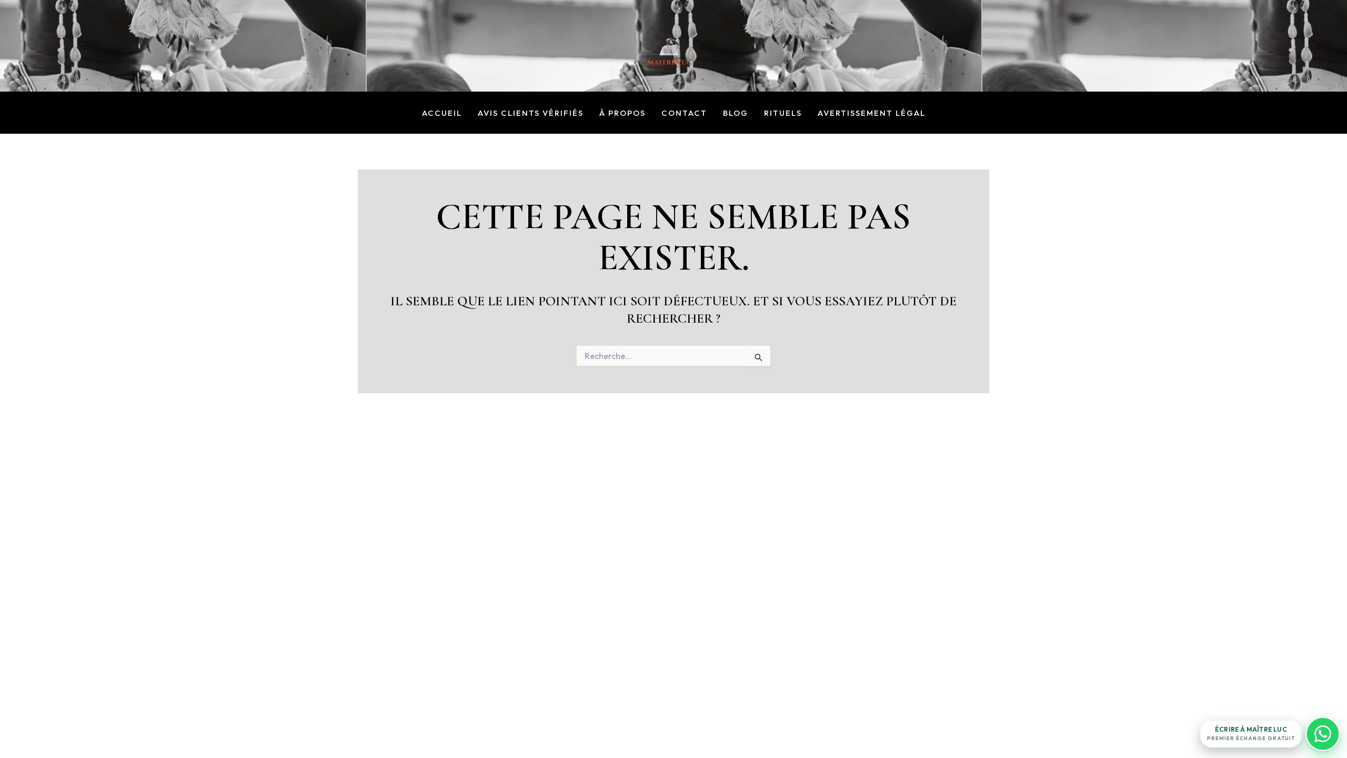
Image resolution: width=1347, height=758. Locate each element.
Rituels (783, 113)
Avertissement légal (872, 113)
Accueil (442, 113)
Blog (735, 113)
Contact (684, 113)
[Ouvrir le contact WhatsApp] (1323, 734)
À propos (622, 113)
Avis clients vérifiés (531, 113)
